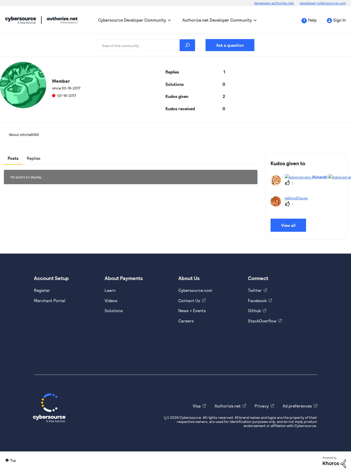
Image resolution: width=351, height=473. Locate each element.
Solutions (114, 310)
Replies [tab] (33, 158)
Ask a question (230, 45)
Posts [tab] (13, 158)
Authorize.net (228, 405)
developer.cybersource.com (323, 3)
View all (288, 225)
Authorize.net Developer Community (217, 19)
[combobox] (146, 45)
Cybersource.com (195, 290)
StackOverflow (262, 320)
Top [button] (13, 460)
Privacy (262, 405)
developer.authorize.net (274, 3)
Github (254, 310)
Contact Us (189, 300)
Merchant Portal (49, 300)
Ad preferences (297, 405)
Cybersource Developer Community (20, 20)
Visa (197, 405)
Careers (186, 320)
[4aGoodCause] (291, 204)
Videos (111, 300)
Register (42, 290)
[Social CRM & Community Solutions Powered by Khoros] (334, 462)
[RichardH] (310, 183)
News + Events (192, 310)
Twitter (255, 290)
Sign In (339, 19)
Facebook (257, 300)
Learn (110, 290)
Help (312, 19)
